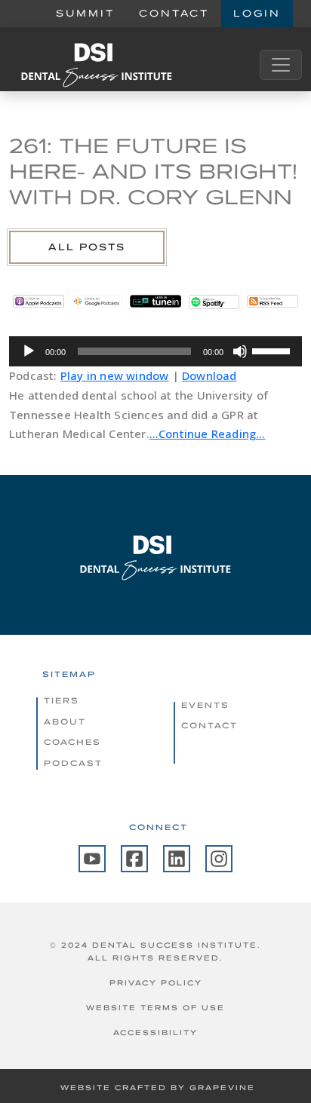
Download (209, 375)
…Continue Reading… (207, 433)
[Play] (28, 351)
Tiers (61, 700)
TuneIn (155, 301)
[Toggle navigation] (281, 65)
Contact (174, 13)
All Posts (86, 247)
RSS (272, 301)
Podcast (73, 763)
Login (257, 13)
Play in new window (114, 375)
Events (205, 705)
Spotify (214, 301)
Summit (85, 13)
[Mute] (240, 351)
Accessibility (155, 1032)
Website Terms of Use (155, 1007)
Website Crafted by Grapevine (157, 1087)
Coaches (72, 742)
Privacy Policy (155, 982)
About (65, 721)
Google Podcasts (97, 301)
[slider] (273, 349)
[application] (155, 351)
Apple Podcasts (38, 301)
